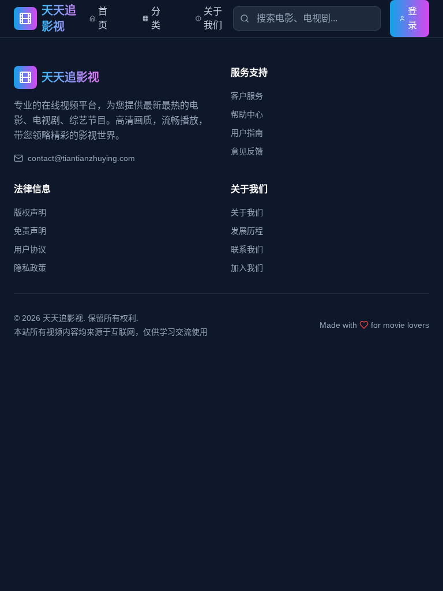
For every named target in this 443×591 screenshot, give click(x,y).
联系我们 (247, 249)
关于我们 (247, 212)
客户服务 (247, 95)
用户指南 (247, 132)
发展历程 (247, 230)
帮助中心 (247, 114)
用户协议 (30, 249)
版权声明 (30, 212)
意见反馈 (247, 151)
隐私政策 (30, 267)
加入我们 (247, 267)
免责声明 (30, 230)
